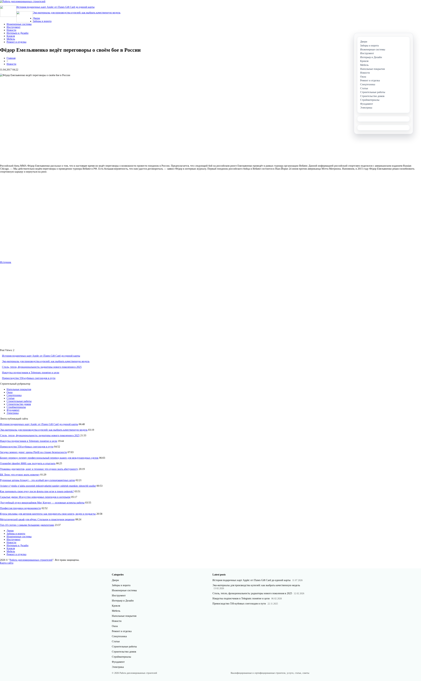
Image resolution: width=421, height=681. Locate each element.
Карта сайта (6, 562)
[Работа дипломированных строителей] (22, 1)
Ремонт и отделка (16, 42)
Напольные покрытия (19, 389)
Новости (11, 30)
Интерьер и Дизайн (17, 33)
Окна (9, 392)
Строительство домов (19, 404)
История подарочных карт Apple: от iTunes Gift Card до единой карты (55, 7)
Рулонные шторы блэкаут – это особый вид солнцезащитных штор (37, 480)
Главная (11, 58)
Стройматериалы (16, 407)
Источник (5, 262)
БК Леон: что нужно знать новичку (20, 474)
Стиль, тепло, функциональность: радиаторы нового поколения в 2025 (42, 367)
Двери (36, 18)
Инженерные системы (19, 24)
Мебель (11, 39)
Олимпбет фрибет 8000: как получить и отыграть (27, 463)
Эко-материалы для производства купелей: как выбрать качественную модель (76, 12)
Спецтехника (14, 395)
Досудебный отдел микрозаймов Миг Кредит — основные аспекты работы (42, 502)
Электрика (13, 413)
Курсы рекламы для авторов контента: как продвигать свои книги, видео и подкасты (48, 513)
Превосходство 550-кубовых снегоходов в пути (28, 378)
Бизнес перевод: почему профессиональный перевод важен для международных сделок (49, 457)
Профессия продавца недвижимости (20, 508)
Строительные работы (19, 401)
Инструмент (13, 27)
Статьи (10, 398)
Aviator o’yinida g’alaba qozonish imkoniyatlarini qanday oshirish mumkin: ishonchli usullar (48, 485)
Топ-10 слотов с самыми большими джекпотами (27, 525)
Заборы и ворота (42, 21)
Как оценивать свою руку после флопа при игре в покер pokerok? (37, 491)
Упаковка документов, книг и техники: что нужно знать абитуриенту (39, 469)
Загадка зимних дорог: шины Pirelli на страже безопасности (33, 452)
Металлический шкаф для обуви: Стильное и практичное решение (37, 519)
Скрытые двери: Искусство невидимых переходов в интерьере (35, 497)
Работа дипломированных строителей (31, 559)
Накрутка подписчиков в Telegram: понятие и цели (30, 372)
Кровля (11, 36)
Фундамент (13, 410)
